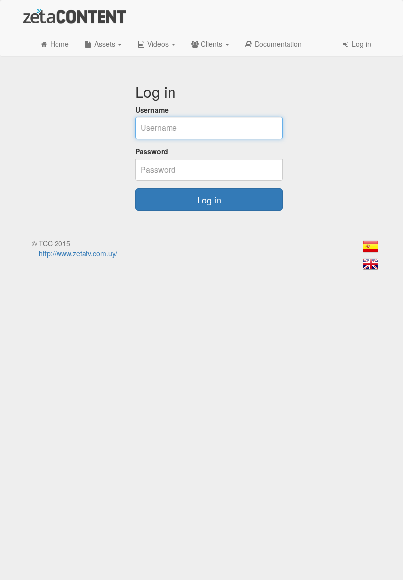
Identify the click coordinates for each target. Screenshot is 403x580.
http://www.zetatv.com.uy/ (78, 253)
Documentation (277, 44)
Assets (104, 44)
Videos (158, 44)
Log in (360, 44)
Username (152, 110)
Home (58, 44)
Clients (211, 44)
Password (151, 151)
